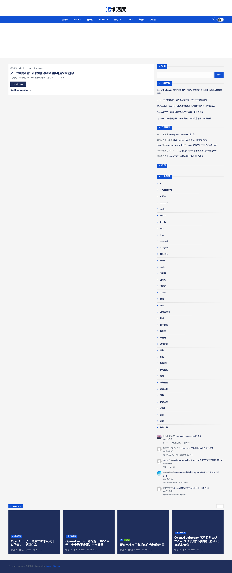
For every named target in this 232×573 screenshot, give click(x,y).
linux (162, 235)
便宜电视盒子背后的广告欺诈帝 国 (142, 545)
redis (162, 267)
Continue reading (19, 90)
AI (161, 184)
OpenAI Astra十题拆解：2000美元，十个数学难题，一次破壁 (184, 119)
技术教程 (164, 325)
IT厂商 (163, 222)
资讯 (64, 20)
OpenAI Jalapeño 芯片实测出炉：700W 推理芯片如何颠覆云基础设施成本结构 (197, 541)
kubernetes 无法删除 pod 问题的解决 (190, 140)
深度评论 (164, 344)
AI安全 (163, 196)
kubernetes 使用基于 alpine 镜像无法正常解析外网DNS (192, 146)
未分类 (163, 338)
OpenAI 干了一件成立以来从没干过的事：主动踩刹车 (180, 112)
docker (163, 209)
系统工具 (164, 389)
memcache (165, 241)
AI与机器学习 (166, 190)
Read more (18, 84)
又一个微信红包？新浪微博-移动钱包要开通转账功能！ (42, 73)
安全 (162, 306)
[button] (218, 506)
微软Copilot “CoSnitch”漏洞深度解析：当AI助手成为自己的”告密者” (186, 106)
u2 (16, 550)
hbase (163, 216)
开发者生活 (165, 312)
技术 (162, 318)
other (162, 261)
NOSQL (102, 20)
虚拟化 (117, 20)
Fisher (159, 146)
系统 (129, 20)
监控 (162, 351)
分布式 (90, 20)
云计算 (76, 20)
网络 (162, 396)
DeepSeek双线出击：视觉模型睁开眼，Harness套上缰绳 (182, 100)
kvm (161, 228)
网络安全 (164, 402)
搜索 (163, 66)
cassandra (165, 203)
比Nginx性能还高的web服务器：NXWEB (185, 156)
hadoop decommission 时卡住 (182, 135)
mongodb (164, 248)
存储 (162, 299)
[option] (34, 532)
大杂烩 (153, 20)
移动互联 (13, 68)
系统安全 (164, 383)
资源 (162, 415)
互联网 (163, 280)
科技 (162, 357)
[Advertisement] (116, 41)
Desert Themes (53, 566)
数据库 (142, 20)
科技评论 (164, 363)
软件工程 (164, 428)
